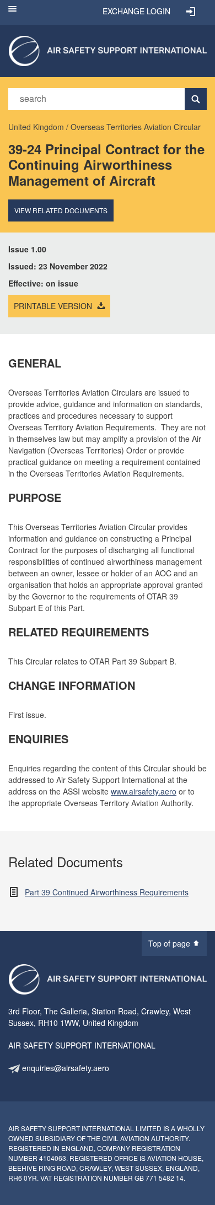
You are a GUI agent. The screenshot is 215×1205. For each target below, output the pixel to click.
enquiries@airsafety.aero (64, 1067)
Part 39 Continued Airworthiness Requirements (107, 892)
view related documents (61, 210)
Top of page (170, 943)
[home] (107, 49)
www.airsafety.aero (143, 791)
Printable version (54, 305)
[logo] (107, 979)
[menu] (12, 12)
